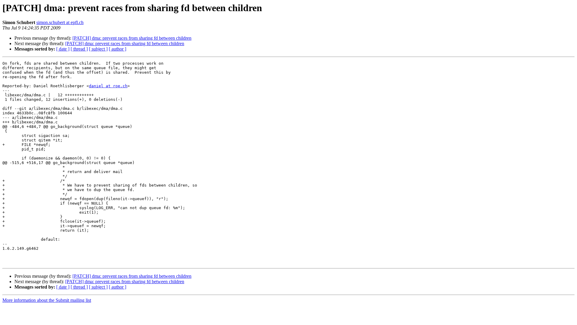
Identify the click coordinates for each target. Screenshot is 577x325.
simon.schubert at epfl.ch (60, 22)
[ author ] (117, 48)
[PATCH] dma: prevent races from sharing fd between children (131, 38)
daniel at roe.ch (108, 86)
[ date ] (62, 48)
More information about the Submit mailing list (46, 300)
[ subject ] (98, 48)
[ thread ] (79, 48)
